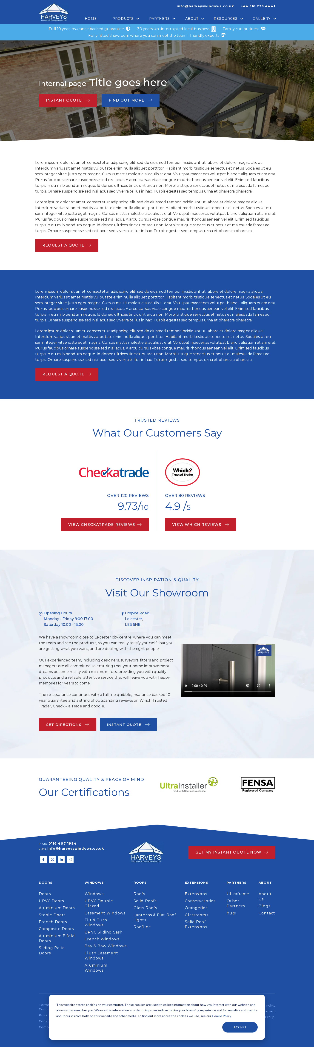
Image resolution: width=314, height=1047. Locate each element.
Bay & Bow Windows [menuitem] (105, 946)
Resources (225, 19)
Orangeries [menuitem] (196, 908)
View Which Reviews (197, 524)
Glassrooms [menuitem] (196, 915)
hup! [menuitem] (231, 913)
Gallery (262, 19)
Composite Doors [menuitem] (56, 929)
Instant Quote (64, 100)
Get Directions (64, 724)
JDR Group (266, 1017)
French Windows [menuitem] (102, 939)
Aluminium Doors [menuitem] (57, 908)
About (192, 19)
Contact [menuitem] (267, 913)
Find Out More (127, 100)
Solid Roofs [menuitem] (145, 901)
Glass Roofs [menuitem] (145, 908)
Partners (159, 19)
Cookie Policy (221, 1016)
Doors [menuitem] (45, 894)
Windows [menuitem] (94, 894)
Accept (240, 1027)
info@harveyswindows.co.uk (205, 6)
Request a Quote (63, 245)
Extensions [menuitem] (196, 894)
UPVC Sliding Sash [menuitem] (104, 932)
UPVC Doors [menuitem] (51, 901)
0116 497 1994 (63, 843)
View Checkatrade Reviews (101, 524)
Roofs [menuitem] (139, 894)
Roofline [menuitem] (142, 927)
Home (91, 19)
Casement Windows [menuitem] (105, 913)
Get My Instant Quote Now (228, 852)
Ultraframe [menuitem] (238, 894)
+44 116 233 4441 (258, 6)
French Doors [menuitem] (53, 922)
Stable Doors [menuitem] (52, 915)
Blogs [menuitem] (264, 906)
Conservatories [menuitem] (200, 901)
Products (123, 19)
